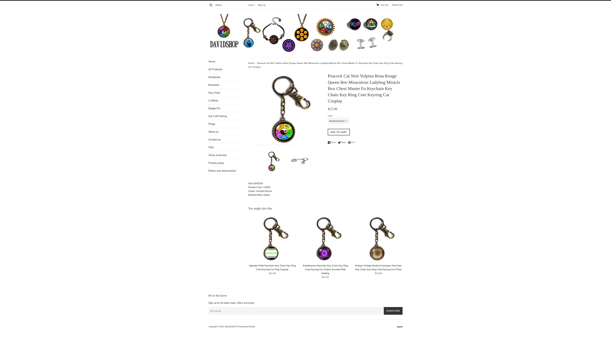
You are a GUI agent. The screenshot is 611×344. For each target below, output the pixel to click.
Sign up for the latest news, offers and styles (231, 302)
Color (330, 115)
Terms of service (217, 155)
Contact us (214, 139)
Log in (251, 4)
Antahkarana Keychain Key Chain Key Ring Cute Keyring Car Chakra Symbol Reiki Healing (325, 269)
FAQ (211, 147)
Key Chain (214, 92)
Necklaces (214, 77)
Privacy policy (216, 163)
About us (213, 131)
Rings (211, 124)
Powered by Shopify (246, 326)
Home (211, 61)
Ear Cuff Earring (217, 116)
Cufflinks (213, 100)
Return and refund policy (222, 170)
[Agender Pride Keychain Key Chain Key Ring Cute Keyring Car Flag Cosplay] (272, 238)
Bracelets (213, 85)
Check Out (397, 4)
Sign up (262, 4)
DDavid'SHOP (231, 326)
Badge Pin (214, 108)
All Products (215, 69)
